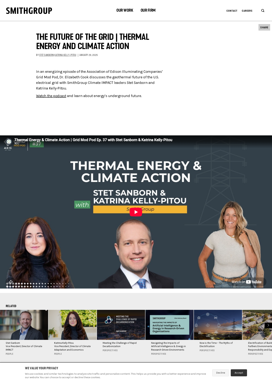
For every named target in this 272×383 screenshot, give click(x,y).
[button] (124, 11)
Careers (247, 10)
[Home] (29, 10)
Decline (220, 372)
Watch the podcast (51, 96)
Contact (232, 10)
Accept (239, 372)
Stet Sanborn (46, 55)
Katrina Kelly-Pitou (65, 55)
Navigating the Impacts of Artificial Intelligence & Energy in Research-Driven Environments (168, 346)
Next (268, 325)
